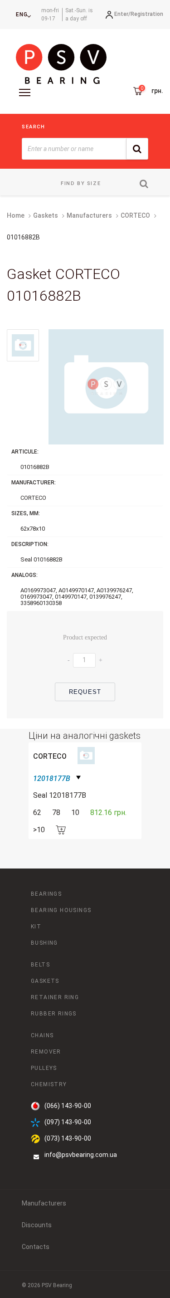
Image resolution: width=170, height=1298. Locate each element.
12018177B (51, 778)
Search (33, 127)
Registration (147, 14)
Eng (22, 14)
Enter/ (122, 14)
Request (85, 691)
